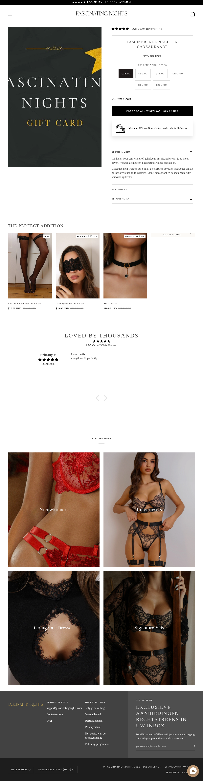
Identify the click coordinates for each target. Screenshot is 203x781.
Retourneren (121, 198)
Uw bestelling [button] (95, 702)
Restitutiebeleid (93, 720)
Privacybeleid (93, 727)
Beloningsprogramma (97, 744)
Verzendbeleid (93, 714)
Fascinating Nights (119, 766)
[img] (101, 341)
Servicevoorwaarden (180, 766)
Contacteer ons (55, 714)
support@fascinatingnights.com (64, 708)
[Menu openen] (14, 14)
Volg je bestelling (95, 708)
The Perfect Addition (36, 225)
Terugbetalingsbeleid (180, 772)
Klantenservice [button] (57, 702)
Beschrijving (121, 151)
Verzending (119, 189)
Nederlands (19, 769)
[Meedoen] (192, 746)
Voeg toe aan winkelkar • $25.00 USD (152, 111)
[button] (98, 398)
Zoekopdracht (153, 766)
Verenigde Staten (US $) (54, 769)
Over (49, 720)
